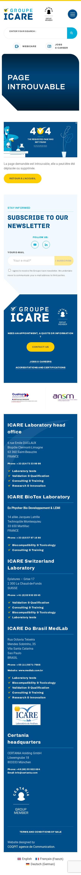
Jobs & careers (40, 361)
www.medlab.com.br (31, 670)
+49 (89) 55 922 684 (28, 769)
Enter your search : (22, 31)
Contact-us (40, 347)
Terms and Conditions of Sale (41, 832)
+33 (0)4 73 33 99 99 (29, 463)
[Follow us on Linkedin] (46, 244)
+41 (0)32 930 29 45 (28, 595)
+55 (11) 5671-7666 (28, 664)
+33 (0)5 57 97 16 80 (29, 537)
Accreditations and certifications (41, 367)
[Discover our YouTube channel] (35, 244)
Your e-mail (16, 252)
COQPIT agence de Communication (31, 847)
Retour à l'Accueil (22, 178)
